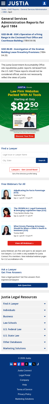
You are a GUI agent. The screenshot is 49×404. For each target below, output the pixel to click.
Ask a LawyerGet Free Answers (11, 271)
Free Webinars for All (13, 184)
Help (24, 385)
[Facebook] (18, 364)
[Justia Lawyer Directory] (37, 364)
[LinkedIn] (11, 364)
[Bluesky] (30, 364)
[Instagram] (22, 364)
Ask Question (24, 285)
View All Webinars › (24, 243)
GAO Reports (13, 9)
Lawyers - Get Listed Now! (24, 169)
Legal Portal (24, 375)
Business (8, 316)
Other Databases (12, 342)
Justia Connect (24, 370)
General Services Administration (34, 9)
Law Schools (10, 322)
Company (24, 380)
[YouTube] (15, 364)
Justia (3, 9)
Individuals (9, 310)
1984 (4, 12)
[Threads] (26, 364)
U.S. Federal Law (12, 329)
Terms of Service (24, 389)
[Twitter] (34, 364)
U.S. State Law (11, 335)
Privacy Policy (24, 394)
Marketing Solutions (14, 348)
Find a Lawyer (9, 148)
